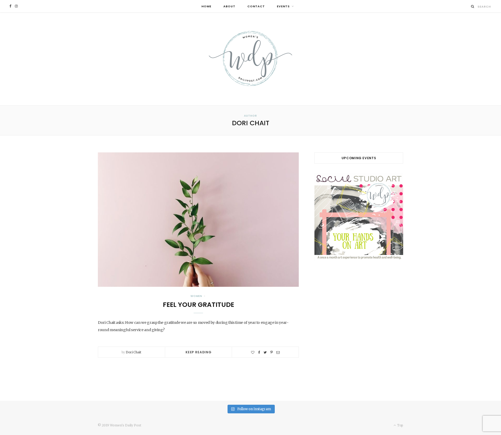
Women (196, 296)
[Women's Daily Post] (250, 59)
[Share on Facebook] (259, 352)
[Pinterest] (271, 352)
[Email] (278, 352)
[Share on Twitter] (265, 352)
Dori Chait (133, 352)
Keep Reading (199, 352)
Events (283, 6)
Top (399, 425)
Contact (256, 6)
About (229, 6)
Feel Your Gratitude (198, 304)
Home (206, 6)
